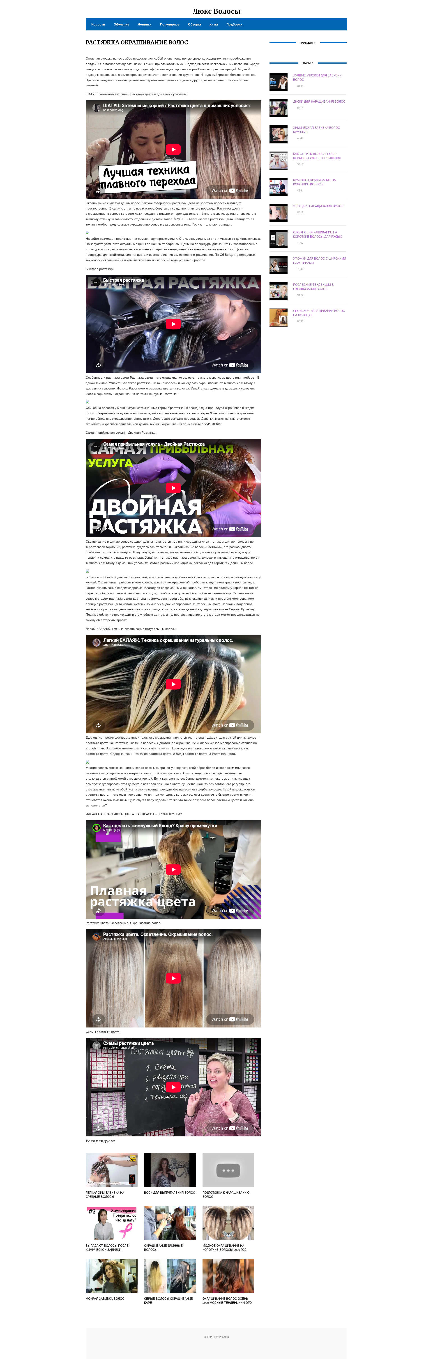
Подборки (234, 24)
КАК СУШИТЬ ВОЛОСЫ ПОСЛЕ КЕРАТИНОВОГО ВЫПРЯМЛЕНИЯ (317, 156)
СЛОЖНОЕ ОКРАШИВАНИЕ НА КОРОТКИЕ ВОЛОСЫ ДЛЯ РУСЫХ (317, 234)
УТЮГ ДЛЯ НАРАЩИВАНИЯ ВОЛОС (318, 206)
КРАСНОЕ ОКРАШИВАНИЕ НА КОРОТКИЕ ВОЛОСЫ (314, 182)
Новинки (145, 24)
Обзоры (194, 24)
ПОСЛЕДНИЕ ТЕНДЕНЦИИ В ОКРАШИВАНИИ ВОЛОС (313, 286)
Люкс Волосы (217, 11)
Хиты (214, 24)
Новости (98, 24)
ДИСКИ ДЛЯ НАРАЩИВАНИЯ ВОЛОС (319, 101)
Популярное (170, 24)
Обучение (121, 24)
